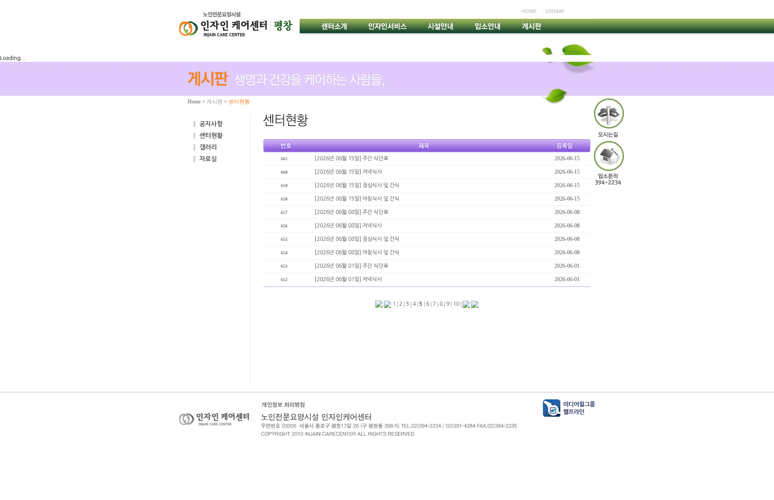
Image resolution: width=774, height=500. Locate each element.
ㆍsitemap (552, 11)
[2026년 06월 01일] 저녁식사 (348, 279)
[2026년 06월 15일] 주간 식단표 (351, 158)
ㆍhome (527, 11)
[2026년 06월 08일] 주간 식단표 (351, 212)
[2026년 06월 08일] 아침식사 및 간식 (357, 252)
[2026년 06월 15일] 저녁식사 (348, 172)
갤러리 (208, 147)
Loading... (13, 58)
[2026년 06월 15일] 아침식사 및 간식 (357, 198)
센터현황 (211, 135)
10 (456, 304)
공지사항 (211, 124)
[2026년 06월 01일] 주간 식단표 (351, 266)
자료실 (208, 159)
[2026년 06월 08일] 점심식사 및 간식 (357, 239)
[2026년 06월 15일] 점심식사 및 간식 (357, 185)
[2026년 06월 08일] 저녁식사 (348, 225)
